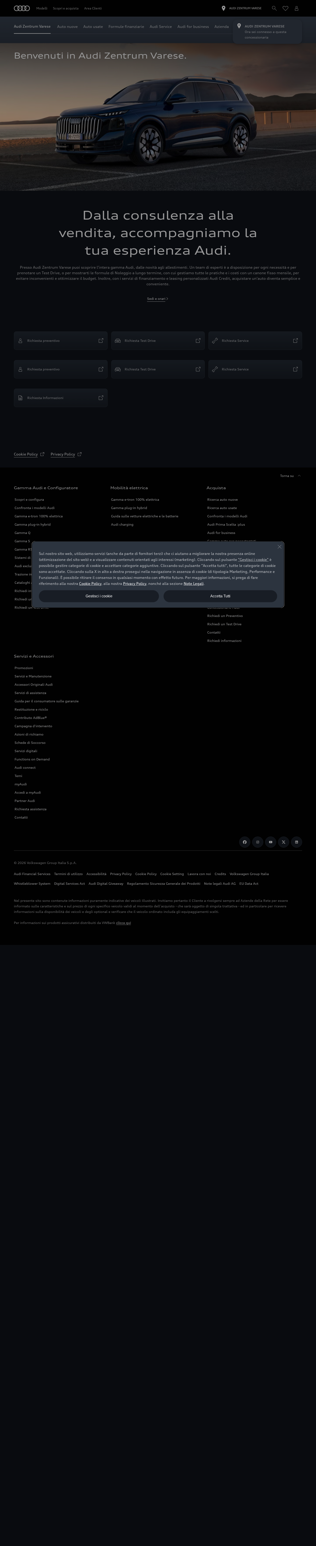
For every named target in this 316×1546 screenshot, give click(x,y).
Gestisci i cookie (99, 596)
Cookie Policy (90, 583)
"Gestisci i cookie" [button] (253, 559)
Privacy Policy (134, 583)
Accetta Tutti (220, 596)
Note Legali (194, 583)
